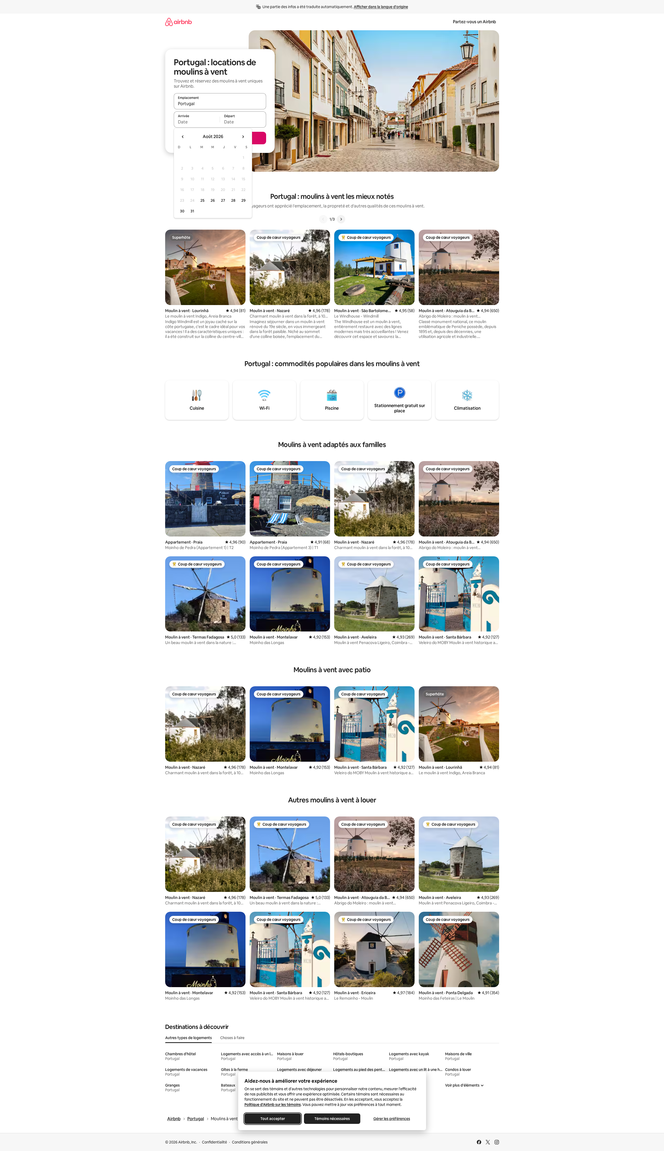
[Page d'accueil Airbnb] (178, 22)
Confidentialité (214, 1142)
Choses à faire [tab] (232, 1037)
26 (213, 200)
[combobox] (220, 103)
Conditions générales (250, 1142)
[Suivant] (341, 219)
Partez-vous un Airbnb (474, 22)
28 (233, 200)
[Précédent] (323, 219)
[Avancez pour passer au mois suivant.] (242, 136)
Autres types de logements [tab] (188, 1037)
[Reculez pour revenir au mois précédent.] (182, 136)
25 (202, 200)
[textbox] (197, 122)
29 (243, 200)
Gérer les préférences (391, 1118)
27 (223, 200)
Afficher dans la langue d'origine (381, 6)
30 (182, 211)
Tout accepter (272, 1118)
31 (192, 211)
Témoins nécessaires (332, 1118)
